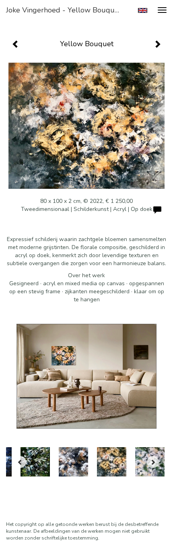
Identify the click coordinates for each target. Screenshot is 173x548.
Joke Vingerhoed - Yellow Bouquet (63, 10)
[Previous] (20, 462)
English (142, 10)
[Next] (153, 462)
